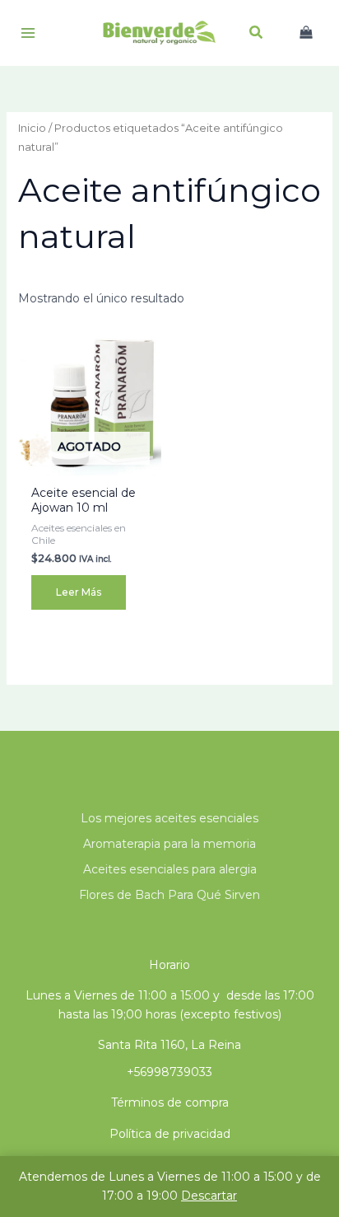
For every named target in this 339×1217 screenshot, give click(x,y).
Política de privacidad (169, 1133)
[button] (256, 35)
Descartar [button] (209, 1195)
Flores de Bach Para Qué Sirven (169, 894)
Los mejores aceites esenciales (169, 818)
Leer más (78, 592)
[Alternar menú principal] (28, 32)
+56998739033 (169, 1072)
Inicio (32, 128)
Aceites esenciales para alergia (170, 869)
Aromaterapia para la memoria (169, 843)
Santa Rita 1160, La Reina (169, 1044)
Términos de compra (170, 1102)
